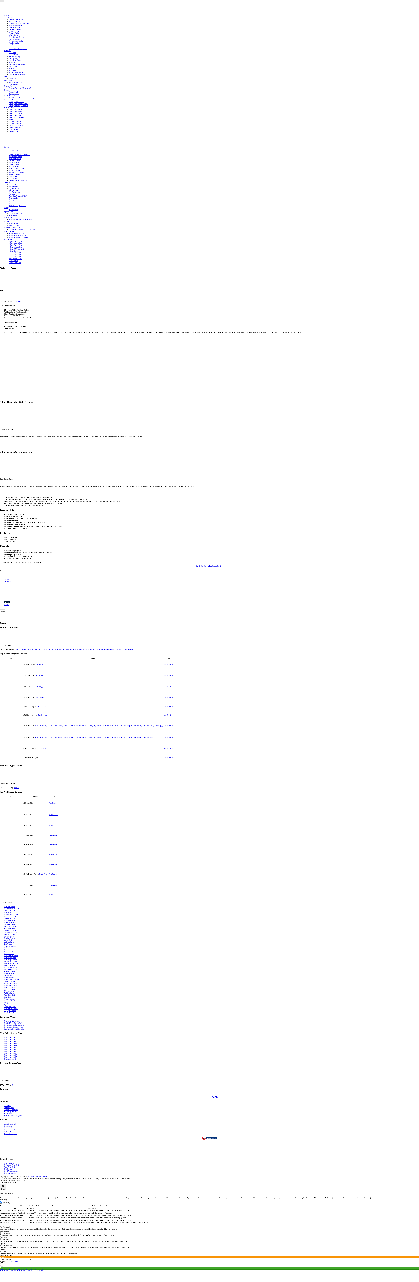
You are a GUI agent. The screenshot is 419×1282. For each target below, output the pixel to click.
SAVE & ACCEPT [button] (6, 1255)
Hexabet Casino (9, 1013)
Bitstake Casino (9, 920)
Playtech (12, 62)
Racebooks (8, 86)
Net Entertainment (15, 60)
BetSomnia (8, 913)
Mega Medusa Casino (11, 1003)
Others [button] (2, 1249)
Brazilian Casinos (15, 27)
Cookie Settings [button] (6, 1182)
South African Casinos (16, 41)
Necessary (6, 1202)
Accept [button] (15, 1182)
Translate (16, 1261)
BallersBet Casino (10, 985)
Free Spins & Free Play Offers (14, 1029)
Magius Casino (9, 987)
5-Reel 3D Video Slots (16, 117)
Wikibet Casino (9, 993)
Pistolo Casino (9, 936)
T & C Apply (41, 664)
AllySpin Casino (10, 1011)
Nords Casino (9, 954)
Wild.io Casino (9, 981)
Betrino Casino (9, 938)
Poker (6, 76)
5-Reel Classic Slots (15, 113)
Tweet (6, 579)
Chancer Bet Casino (11, 1001)
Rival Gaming (13, 66)
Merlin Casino (9, 973)
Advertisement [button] (5, 1243)
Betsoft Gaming (14, 57)
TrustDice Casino (10, 911)
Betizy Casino (9, 977)
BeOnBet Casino (10, 922)
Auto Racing (13, 84)
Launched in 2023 (10, 1041)
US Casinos (13, 45)
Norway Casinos (14, 39)
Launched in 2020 (10, 1047)
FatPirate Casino (10, 926)
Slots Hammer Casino (11, 964)
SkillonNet (12, 70)
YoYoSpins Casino (10, 932)
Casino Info (8, 1128)
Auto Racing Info (10, 1124)
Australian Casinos (15, 25)
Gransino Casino (10, 928)
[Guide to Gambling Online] (15, 12)
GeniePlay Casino (10, 983)
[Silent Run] (11, 299)
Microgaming (13, 59)
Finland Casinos (14, 31)
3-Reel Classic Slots (15, 110)
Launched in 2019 (10, 1049)
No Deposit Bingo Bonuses (18, 106)
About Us (7, 1106)
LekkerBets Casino (11, 1009)
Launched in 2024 (10, 1039)
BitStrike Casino (10, 916)
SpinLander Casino (11, 1005)
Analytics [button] (3, 1237)
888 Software (13, 55)
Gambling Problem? (11, 1112)
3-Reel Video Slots (15, 112)
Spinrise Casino (9, 965)
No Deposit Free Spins (16, 102)
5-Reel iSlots (13, 119)
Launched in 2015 (10, 1057)
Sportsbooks (8, 80)
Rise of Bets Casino (11, 967)
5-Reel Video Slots (15, 115)
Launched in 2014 (10, 1059)
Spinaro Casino (9, 942)
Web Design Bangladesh (8, 1270)
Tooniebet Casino (10, 1007)
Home (6, 15)
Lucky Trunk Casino (11, 979)
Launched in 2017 (10, 1053)
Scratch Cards (13, 92)
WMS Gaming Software (17, 74)
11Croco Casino (9, 924)
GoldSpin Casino (10, 952)
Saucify (11, 68)
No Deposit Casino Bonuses (18, 104)
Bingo (6, 90)
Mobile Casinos (14, 21)
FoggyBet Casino (10, 934)
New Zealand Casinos (16, 37)
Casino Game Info (15, 131)
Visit (165, 664)
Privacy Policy (9, 1108)
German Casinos (14, 33)
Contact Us (8, 1114)
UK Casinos (13, 47)
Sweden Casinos (14, 43)
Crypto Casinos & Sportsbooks (19, 23)
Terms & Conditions (11, 1110)
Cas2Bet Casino (9, 971)
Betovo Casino (9, 948)
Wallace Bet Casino (11, 956)
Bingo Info (8, 1126)
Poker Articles (13, 78)
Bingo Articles (14, 94)
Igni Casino (8, 997)
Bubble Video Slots (15, 127)
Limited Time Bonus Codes (13, 1023)
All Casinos (8, 17)
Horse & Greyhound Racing (14, 1130)
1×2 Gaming (13, 53)
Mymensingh (38, 1270)
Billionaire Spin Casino (12, 909)
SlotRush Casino (10, 918)
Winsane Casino (9, 950)
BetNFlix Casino (10, 958)
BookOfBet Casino (11, 914)
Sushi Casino (8, 940)
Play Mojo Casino (10, 969)
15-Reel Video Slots (16, 123)
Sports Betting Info (15, 82)
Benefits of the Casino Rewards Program (23, 98)
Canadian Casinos (15, 29)
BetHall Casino (9, 907)
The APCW (216, 1097)
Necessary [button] (3, 1200)
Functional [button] (3, 1225)
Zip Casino (8, 944)
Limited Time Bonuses (12, 96)
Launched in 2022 (10, 1043)
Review (131, 649)
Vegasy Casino (9, 999)
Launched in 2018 (10, 1051)
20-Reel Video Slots (16, 125)
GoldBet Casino (9, 989)
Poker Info (8, 1132)
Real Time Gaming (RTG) (18, 64)
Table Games (13, 129)
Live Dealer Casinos (16, 19)
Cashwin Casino (10, 946)
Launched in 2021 (10, 1045)
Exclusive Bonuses (10, 100)
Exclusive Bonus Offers (12, 1021)
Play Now (17, 301)
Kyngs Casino (9, 991)
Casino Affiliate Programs (18, 49)
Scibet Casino (9, 975)
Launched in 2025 (10, 1037)
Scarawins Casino (10, 962)
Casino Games (9, 108)
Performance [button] (4, 1231)
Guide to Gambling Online (37, 1177)
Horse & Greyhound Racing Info (20, 88)
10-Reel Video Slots (16, 121)
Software (7, 51)
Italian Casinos (14, 35)
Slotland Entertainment (16, 72)
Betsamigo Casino (10, 960)
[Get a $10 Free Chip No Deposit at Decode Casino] (39, 143)
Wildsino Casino (10, 930)
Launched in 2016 (10, 1055)
